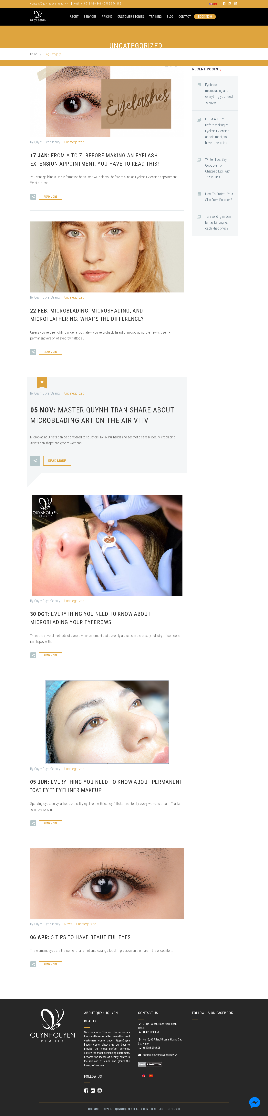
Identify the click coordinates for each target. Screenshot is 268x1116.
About (74, 16)
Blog (170, 16)
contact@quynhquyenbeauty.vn (49, 3)
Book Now (205, 16)
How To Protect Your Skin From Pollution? (219, 197)
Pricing (107, 16)
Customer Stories (131, 16)
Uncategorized (74, 142)
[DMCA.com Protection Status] (150, 1064)
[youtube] (236, 3)
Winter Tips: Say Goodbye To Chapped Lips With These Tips (217, 168)
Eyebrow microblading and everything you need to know (219, 93)
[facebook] (224, 3)
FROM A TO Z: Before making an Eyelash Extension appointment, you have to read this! (217, 131)
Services (90, 16)
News (68, 924)
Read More (50, 196)
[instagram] (230, 3)
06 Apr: (80, 937)
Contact (185, 16)
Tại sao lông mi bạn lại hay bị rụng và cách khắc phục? (218, 222)
